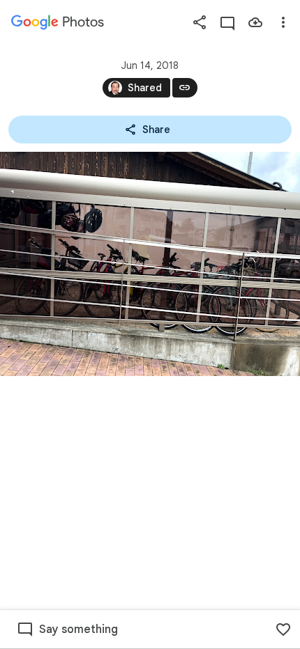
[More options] (283, 22)
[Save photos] (255, 22)
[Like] (283, 629)
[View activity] (227, 22)
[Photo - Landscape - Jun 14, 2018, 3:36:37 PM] (150, 264)
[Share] (199, 22)
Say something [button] (78, 629)
